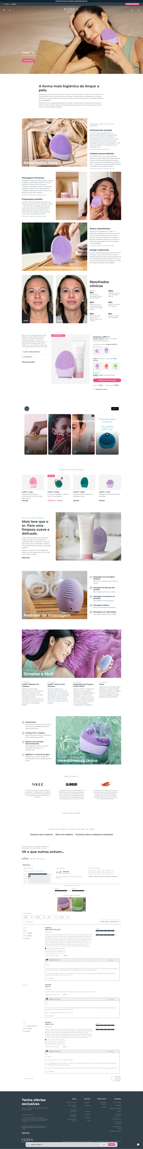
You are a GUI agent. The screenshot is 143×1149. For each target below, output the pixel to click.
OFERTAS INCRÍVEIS (132, 4)
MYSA (119, 1111)
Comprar (111, 1144)
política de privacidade (27, 1127)
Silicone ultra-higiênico (64, 834)
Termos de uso (117, 1119)
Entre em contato (71, 1102)
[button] (138, 1144)
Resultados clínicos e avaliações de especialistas (94, 834)
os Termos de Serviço (39, 1127)
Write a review (40, 858)
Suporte (104, 1107)
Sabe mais (26, 557)
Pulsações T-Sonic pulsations (41, 834)
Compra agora (28, 60)
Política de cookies (115, 1131)
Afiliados (118, 1105)
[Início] (71, 10)
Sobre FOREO (117, 1102)
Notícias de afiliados (115, 1108)
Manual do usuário (28, 362)
